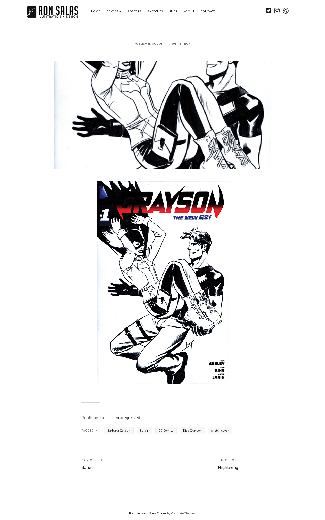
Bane (86, 467)
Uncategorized (126, 417)
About (189, 11)
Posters (134, 11)
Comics (112, 11)
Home (95, 11)
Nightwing (228, 467)
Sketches (155, 11)
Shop (173, 11)
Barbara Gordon (118, 430)
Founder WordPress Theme (147, 513)
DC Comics (166, 430)
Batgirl (144, 430)
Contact (208, 11)
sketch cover (220, 430)
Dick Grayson (192, 430)
